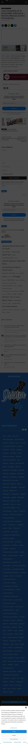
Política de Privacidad (17, 742)
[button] (26, 707)
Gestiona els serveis (13, 727)
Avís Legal (24, 742)
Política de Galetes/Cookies (7, 742)
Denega (14, 735)
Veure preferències (14, 739)
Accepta (14, 731)
